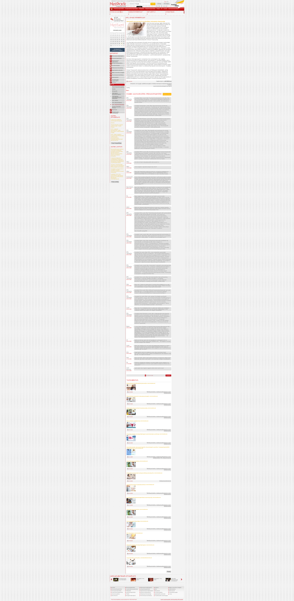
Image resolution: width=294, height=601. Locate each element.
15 (121, 39)
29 (115, 35)
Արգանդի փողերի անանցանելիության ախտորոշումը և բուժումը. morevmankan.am (147, 434)
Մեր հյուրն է (115, 595)
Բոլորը (169, 571)
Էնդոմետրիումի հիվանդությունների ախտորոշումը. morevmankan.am (144, 497)
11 (113, 39)
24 (111, 43)
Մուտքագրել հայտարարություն (117, 50)
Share (127, 90)
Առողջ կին (114, 91)
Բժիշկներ (141, 8)
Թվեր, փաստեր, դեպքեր (118, 72)
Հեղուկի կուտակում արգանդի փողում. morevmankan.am (140, 484)
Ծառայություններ (119, 8)
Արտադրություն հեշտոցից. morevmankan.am (137, 521)
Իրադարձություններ (117, 589)
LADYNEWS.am (168, 81)
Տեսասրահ (117, 11)
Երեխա (114, 82)
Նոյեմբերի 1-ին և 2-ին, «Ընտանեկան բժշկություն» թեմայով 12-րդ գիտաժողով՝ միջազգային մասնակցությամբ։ (117, 176)
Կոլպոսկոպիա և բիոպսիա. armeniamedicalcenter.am (139, 557)
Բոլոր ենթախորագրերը (118, 86)
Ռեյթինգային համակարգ (115, 112)
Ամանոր (112, 122)
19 (115, 41)
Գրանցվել (166, 3)
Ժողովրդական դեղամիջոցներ (122, 579)
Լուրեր (165, 8)
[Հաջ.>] (123, 30)
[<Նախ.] (110, 30)
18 (113, 41)
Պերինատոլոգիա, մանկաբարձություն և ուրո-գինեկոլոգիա (159, 457)
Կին (113, 84)
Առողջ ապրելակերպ (117, 63)
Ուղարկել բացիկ (173, 592)
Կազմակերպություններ (131, 8)
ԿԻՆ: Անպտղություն (117, 102)
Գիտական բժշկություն (117, 55)
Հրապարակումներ (173, 8)
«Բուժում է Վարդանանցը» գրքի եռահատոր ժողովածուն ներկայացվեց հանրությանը (117, 165)
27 (111, 35)
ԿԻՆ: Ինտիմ (115, 100)
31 (119, 35)
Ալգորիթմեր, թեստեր (117, 70)
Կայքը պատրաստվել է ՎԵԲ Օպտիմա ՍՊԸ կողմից (172, 599)
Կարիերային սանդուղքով (115, 80)
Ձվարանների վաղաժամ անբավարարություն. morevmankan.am (142, 396)
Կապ (122, 11)
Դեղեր (158, 8)
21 (119, 41)
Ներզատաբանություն (165, 480)
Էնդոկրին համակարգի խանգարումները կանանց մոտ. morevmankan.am (144, 473)
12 (115, 39)
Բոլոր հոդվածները (116, 143)
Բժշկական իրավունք (117, 67)
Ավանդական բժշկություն (115, 61)
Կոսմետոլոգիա (116, 65)
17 (111, 41)
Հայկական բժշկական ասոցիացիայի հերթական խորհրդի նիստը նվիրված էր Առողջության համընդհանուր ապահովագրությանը (117, 160)
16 (123, 39)
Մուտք (159, 3)
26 (115, 43)
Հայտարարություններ (117, 592)
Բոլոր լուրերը (115, 181)
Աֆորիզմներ (115, 77)
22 (121, 41)
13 (117, 39)
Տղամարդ (114, 109)
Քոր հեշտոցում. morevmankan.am (135, 533)
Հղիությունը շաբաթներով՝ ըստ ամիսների (116, 97)
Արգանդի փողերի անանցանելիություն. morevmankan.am (140, 545)
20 (117, 41)
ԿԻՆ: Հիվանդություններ (118, 104)
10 (111, 39)
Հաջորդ (168, 375)
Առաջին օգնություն (131, 595)
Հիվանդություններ (150, 8)
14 (119, 39)
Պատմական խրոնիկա (118, 74)
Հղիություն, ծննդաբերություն (116, 94)
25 (113, 43)
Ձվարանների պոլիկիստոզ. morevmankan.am (137, 420)
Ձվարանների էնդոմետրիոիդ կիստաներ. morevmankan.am (141, 383)
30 (117, 35)
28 (113, 35)
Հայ (165, 1)
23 (123, 41)
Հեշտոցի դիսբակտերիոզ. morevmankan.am (137, 461)
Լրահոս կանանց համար (116, 107)
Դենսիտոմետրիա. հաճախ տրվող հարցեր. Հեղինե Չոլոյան (117, 126)
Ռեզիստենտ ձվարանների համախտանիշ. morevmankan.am (141, 408)
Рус (168, 1)
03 (161, 8)
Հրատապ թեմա (116, 593)
